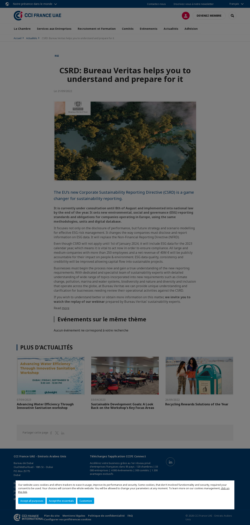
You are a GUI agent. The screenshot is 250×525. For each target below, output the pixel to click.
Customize (85, 501)
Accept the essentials (61, 501)
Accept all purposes (31, 501)
